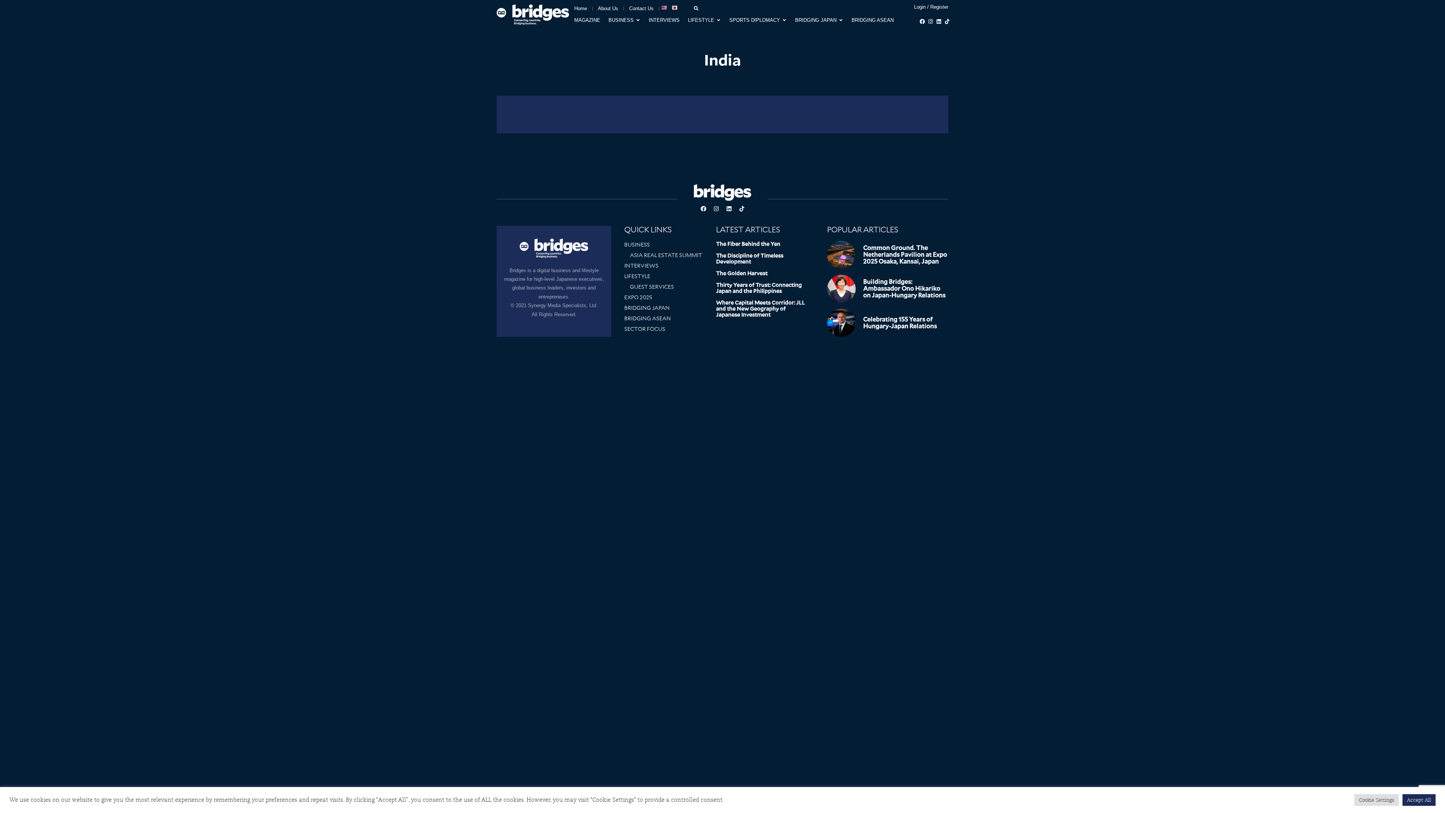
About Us (608, 8)
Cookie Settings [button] (1376, 800)
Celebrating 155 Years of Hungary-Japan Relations (900, 323)
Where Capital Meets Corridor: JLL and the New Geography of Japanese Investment (760, 309)
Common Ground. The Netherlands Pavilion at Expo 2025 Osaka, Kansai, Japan (905, 254)
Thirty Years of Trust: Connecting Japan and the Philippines (759, 288)
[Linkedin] (939, 21)
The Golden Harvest (742, 273)
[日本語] (675, 8)
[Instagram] (930, 21)
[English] (664, 8)
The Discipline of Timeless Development (749, 259)
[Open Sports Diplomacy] (784, 20)
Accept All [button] (1419, 800)
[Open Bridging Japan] (840, 20)
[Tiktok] (947, 21)
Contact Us (641, 8)
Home (580, 8)
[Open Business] (638, 20)
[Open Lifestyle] (718, 20)
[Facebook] (922, 21)
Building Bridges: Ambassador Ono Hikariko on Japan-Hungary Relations (904, 288)
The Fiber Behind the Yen (748, 244)
